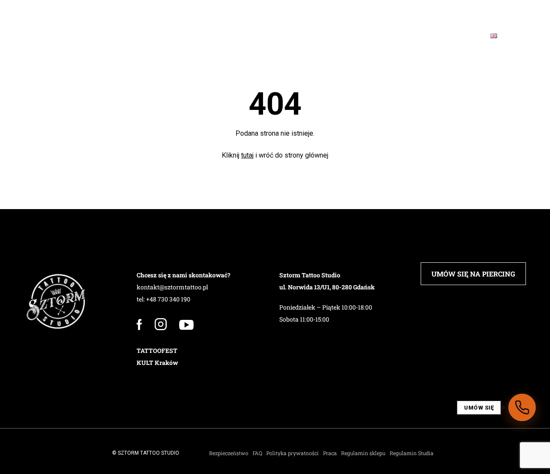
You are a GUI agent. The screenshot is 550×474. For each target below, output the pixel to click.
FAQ (374, 36)
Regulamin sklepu (363, 453)
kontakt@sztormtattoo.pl (172, 287)
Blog (409, 36)
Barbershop (214, 36)
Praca (330, 453)
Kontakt (453, 36)
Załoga (110, 36)
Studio (65, 36)
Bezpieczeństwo (228, 453)
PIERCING (158, 36)
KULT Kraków (157, 363)
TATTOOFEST (157, 350)
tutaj (247, 155)
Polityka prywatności (292, 453)
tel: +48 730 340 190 (163, 299)
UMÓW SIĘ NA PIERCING (473, 273)
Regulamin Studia (412, 453)
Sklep (337, 36)
